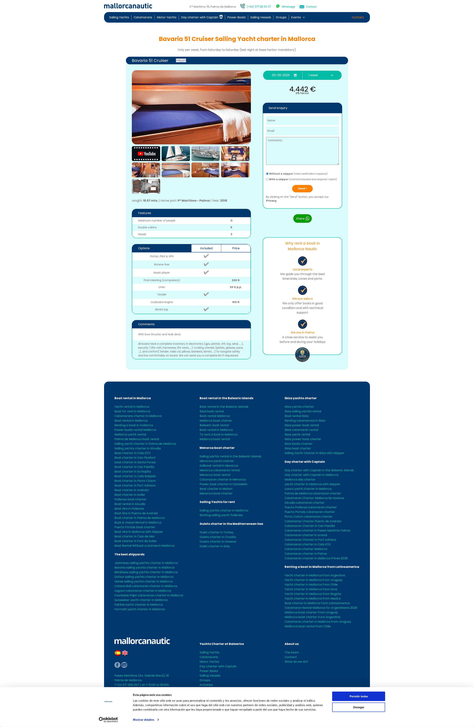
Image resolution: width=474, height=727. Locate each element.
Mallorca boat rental (215, 439)
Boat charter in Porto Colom (135, 481)
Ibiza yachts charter (301, 398)
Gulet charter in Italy (215, 546)
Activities (206, 685)
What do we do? (296, 662)
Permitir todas (359, 696)
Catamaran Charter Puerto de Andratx (313, 521)
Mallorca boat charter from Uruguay (311, 612)
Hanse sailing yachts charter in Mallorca (143, 581)
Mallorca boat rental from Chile (308, 626)
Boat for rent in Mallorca (132, 411)
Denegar (358, 707)
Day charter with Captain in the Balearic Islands (319, 470)
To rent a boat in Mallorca (218, 434)
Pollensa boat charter (130, 499)
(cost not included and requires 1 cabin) (303, 179)
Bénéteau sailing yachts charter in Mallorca (146, 572)
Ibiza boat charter (298, 448)
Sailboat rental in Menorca (219, 465)
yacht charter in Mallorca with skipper (312, 484)
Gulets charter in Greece (218, 541)
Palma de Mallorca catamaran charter (313, 493)
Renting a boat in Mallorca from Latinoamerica (322, 567)
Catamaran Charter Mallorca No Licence (314, 498)
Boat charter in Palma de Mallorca (139, 518)
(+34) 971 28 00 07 (259, 7)
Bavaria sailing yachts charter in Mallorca (144, 567)
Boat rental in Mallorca (132, 398)
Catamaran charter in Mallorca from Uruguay (318, 622)
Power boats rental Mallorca (135, 430)
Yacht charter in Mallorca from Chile (311, 584)
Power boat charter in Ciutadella (223, 484)
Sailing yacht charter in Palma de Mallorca (145, 444)
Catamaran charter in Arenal (306, 535)
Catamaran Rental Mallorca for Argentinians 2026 (321, 608)
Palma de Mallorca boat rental (136, 439)
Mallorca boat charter (216, 420)
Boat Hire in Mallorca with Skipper (138, 532)
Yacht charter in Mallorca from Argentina (315, 575)
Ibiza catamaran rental (301, 430)
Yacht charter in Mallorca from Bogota (313, 594)
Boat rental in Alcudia (129, 504)
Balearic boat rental (214, 425)
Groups (281, 17)
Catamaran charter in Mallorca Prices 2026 (316, 558)
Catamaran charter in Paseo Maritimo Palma (317, 530)
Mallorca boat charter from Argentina (312, 617)
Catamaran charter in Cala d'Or (308, 544)
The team (292, 652)
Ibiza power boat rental (302, 425)
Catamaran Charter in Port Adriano (310, 540)
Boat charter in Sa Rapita (132, 471)
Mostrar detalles (143, 719)
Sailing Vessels (260, 17)
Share (300, 218)
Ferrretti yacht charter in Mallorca (139, 609)
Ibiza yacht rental (297, 434)
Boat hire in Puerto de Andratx (136, 513)
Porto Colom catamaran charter (309, 516)
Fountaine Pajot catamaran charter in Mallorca (148, 595)
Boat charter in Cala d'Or (132, 453)
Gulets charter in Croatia (218, 537)
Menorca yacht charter (217, 461)
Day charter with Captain (200, 17)
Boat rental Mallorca (215, 416)
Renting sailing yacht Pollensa (221, 515)
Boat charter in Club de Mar (134, 536)
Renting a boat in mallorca (133, 425)
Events (296, 17)
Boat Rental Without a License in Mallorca (144, 546)
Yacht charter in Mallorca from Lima (311, 589)
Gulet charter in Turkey (216, 532)
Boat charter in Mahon (216, 489)
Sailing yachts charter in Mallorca (224, 510)
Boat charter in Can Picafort (135, 458)
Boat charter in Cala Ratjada (135, 476)
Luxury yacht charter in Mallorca (308, 489)
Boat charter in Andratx (131, 490)
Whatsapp (288, 7)
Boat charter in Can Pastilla (134, 467)
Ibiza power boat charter (303, 439)
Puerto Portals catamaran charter (310, 512)
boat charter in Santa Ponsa (135, 462)
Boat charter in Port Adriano (135, 485)
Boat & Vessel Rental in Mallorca (137, 522)
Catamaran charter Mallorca (306, 549)
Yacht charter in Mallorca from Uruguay (314, 580)
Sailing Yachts (119, 17)
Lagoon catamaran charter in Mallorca (142, 591)
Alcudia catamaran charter (305, 503)
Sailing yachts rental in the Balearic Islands (230, 456)
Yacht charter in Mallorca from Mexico (313, 598)
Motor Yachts (166, 17)
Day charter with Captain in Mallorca (311, 475)
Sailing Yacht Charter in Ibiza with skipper (314, 453)
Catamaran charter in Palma (306, 554)
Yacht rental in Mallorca (131, 407)
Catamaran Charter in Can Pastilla (310, 526)
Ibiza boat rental (212, 411)
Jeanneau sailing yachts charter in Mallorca (146, 563)
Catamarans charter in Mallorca (138, 416)
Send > (302, 188)
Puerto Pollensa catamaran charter (311, 507)
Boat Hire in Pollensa (129, 508)
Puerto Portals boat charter (134, 527)
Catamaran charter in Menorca (223, 479)
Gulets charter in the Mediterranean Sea (231, 524)
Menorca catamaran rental (220, 470)
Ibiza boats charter (299, 444)
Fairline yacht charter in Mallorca (138, 604)
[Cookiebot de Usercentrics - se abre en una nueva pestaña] (108, 720)
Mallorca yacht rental (130, 434)
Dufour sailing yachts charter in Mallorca (143, 577)
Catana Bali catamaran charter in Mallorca (145, 586)
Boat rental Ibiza (296, 416)
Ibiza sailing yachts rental (303, 411)
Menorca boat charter (217, 448)
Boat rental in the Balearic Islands (226, 398)
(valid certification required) (298, 173)
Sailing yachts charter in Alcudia (137, 448)
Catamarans (143, 17)
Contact (311, 7)
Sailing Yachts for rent (217, 502)
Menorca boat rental (215, 475)
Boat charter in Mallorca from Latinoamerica (317, 603)
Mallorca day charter (300, 479)
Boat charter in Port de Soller (135, 541)
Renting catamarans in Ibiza (305, 420)
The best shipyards (129, 554)
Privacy (271, 201)
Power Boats (236, 17)
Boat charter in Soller (129, 495)
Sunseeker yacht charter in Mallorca (141, 600)
